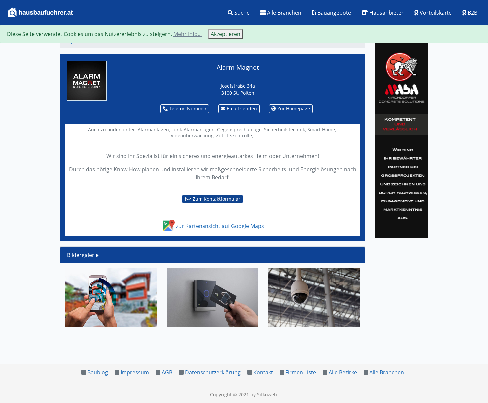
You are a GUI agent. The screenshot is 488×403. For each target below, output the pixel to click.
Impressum (135, 372)
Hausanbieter (386, 12)
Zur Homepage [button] (293, 108)
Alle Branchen (283, 12)
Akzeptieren (225, 34)
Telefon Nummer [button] (187, 108)
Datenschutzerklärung (213, 372)
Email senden (241, 108)
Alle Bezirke (343, 372)
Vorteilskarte (435, 12)
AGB (167, 372)
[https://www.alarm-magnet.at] (86, 80)
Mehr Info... (187, 34)
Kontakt (263, 372)
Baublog (97, 372)
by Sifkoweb (263, 394)
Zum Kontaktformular (215, 199)
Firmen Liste (300, 372)
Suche (241, 12)
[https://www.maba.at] (401, 139)
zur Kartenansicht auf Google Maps (219, 226)
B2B (471, 12)
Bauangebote (333, 12)
